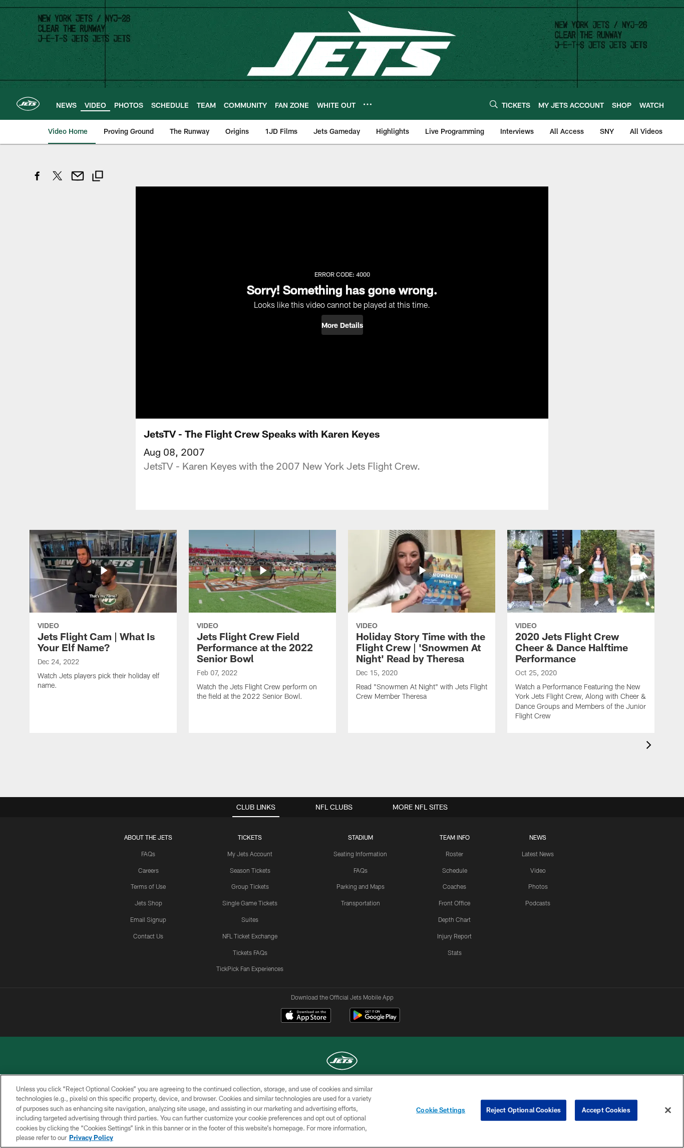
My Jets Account (249, 853)
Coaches (454, 886)
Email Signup (148, 919)
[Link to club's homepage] (28, 104)
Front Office (454, 902)
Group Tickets (250, 886)
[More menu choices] (368, 104)
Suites (249, 919)
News (537, 837)
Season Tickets (250, 870)
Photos (538, 886)
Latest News (538, 853)
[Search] (494, 104)
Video (538, 870)
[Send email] (78, 181)
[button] (342, 325)
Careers (148, 870)
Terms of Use (148, 886)
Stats (455, 952)
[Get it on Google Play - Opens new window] (374, 1020)
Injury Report (454, 935)
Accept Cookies (606, 1110)
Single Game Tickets (249, 902)
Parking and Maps (360, 886)
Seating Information (360, 853)
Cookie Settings (440, 1110)
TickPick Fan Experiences (249, 968)
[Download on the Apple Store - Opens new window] (305, 1016)
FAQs (148, 853)
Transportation (360, 902)
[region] (342, 1111)
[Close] (668, 1110)
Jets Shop (148, 902)
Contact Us (148, 935)
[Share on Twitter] (58, 181)
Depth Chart (454, 919)
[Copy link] (98, 177)
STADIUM (360, 837)
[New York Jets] (342, 1062)
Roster (454, 853)
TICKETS (250, 837)
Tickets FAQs (250, 952)
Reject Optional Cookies (523, 1110)
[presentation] (650, 746)
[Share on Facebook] (38, 181)
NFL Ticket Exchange (249, 935)
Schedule (454, 870)
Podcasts (537, 902)
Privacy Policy (91, 1137)
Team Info (455, 837)
